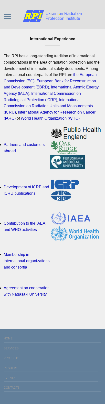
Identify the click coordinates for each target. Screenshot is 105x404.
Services (11, 348)
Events (9, 377)
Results (10, 368)
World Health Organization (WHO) (50, 118)
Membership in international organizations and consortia (27, 260)
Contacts (12, 387)
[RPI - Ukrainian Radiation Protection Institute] (52, 14)
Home (8, 338)
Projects (11, 358)
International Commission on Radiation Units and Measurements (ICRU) (48, 106)
